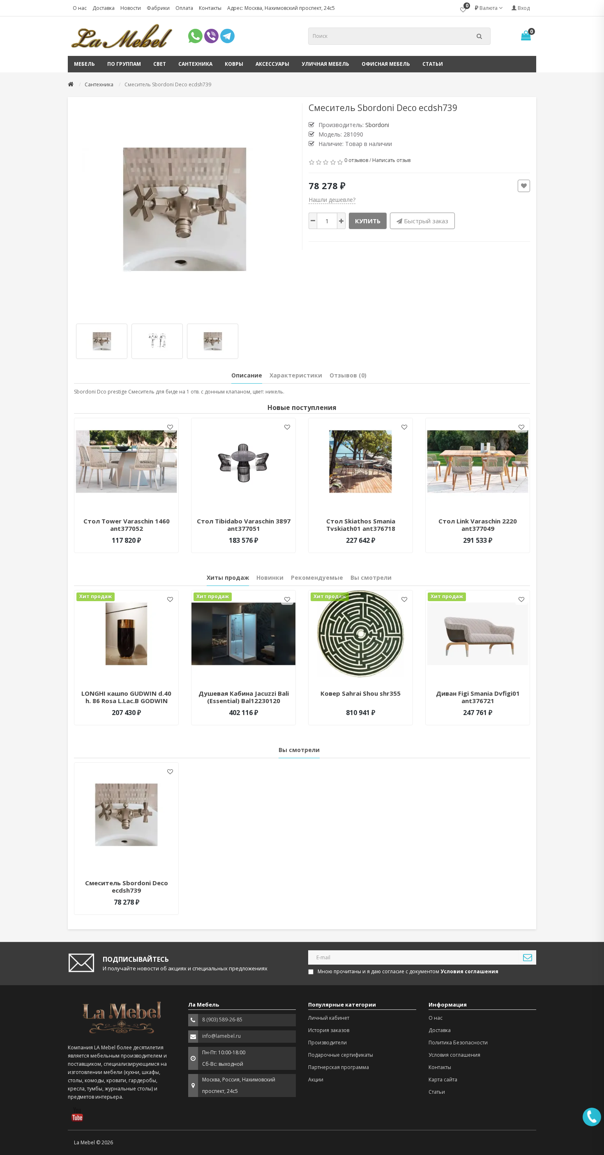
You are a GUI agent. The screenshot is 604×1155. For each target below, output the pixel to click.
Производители (327, 1042)
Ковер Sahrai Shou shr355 (360, 693)
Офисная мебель (386, 63)
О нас (80, 8)
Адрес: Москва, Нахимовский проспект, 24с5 (281, 8)
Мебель (84, 63)
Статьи (432, 63)
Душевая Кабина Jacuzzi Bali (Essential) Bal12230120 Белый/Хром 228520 (243, 700)
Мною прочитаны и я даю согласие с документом (408, 971)
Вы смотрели (371, 577)
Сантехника (195, 63)
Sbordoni (377, 125)
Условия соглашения (454, 1054)
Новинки (270, 577)
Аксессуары (272, 63)
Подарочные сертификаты (340, 1054)
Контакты (210, 8)
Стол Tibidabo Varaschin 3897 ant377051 (243, 524)
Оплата (184, 8)
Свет (159, 63)
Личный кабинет (328, 1017)
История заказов (328, 1030)
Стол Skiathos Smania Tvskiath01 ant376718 (360, 524)
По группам (124, 63)
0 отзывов (356, 160)
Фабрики (158, 8)
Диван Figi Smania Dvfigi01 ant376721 (478, 697)
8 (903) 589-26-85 (222, 1019)
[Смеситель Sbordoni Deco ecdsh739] (185, 209)
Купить (367, 221)
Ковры (234, 63)
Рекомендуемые (317, 577)
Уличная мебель (325, 63)
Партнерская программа (338, 1067)
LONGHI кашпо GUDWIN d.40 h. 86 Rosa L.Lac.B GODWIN (126, 697)
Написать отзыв (391, 160)
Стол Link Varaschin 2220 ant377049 (477, 524)
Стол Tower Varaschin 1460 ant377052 (126, 524)
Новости (130, 8)
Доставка (103, 8)
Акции (315, 1079)
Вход (523, 8)
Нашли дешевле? (332, 200)
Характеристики (296, 375)
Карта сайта (443, 1079)
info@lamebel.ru (221, 1035)
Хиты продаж (228, 577)
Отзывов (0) (348, 375)
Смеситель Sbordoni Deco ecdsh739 (126, 886)
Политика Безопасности (458, 1042)
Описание (246, 375)
